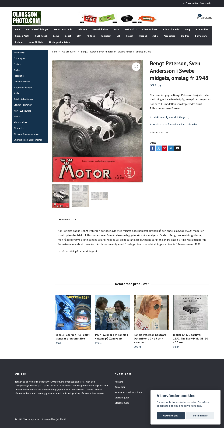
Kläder (17, 93)
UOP (78, 35)
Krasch (129, 35)
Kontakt (119, 381)
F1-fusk (91, 35)
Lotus (56, 35)
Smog (187, 29)
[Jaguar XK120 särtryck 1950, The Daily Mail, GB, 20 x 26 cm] (190, 312)
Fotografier (19, 75)
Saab (116, 29)
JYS (118, 35)
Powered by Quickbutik (54, 419)
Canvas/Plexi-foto (22, 81)
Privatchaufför (171, 29)
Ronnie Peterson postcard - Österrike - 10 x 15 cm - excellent (151, 338)
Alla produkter (20, 122)
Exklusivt (18, 116)
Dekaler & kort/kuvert (24, 99)
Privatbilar (202, 29)
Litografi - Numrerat (23, 104)
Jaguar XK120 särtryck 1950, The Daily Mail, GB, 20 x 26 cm (190, 338)
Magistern (105, 35)
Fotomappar (20, 58)
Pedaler (19, 42)
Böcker (17, 70)
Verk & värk (131, 29)
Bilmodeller (19, 128)
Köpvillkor (120, 386)
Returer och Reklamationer (129, 392)
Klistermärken (150, 29)
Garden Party (22, 35)
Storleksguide (122, 397)
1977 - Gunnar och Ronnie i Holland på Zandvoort (111, 336)
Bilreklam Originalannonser (26, 134)
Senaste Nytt (19, 52)
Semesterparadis (63, 29)
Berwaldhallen (100, 29)
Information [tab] (67, 219)
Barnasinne (201, 35)
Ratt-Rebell (41, 35)
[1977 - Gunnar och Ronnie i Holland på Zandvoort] (112, 312)
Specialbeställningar (37, 29)
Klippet (143, 35)
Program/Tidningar (23, 87)
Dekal (68, 35)
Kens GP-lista (36, 42)
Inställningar (200, 415)
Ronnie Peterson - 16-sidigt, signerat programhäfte (72, 336)
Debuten (82, 29)
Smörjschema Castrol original (28, 139)
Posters (17, 64)
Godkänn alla (170, 415)
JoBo (155, 35)
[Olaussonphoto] (26, 18)
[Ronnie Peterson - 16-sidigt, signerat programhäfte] (73, 312)
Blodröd (185, 35)
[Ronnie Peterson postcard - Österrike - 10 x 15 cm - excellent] (151, 312)
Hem (17, 29)
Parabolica (169, 35)
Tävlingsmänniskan (59, 42)
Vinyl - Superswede (22, 110)
